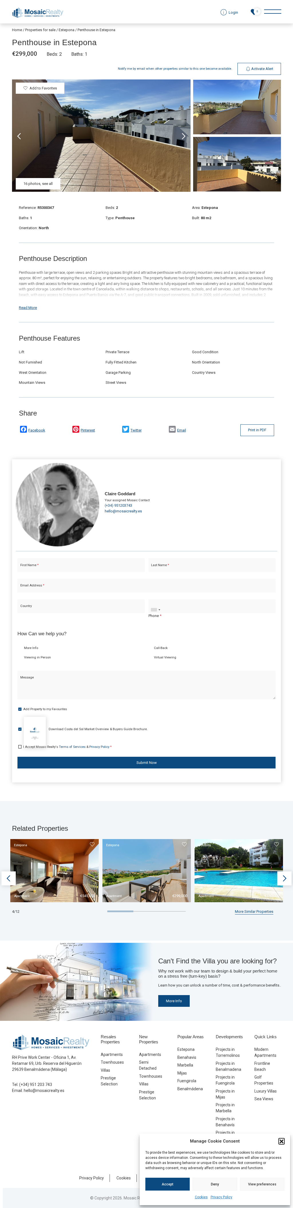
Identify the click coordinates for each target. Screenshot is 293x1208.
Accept (167, 1184)
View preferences (262, 1184)
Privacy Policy (221, 1197)
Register (162, 654)
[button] (281, 1141)
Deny (215, 1184)
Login (129, 654)
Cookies (201, 1197)
